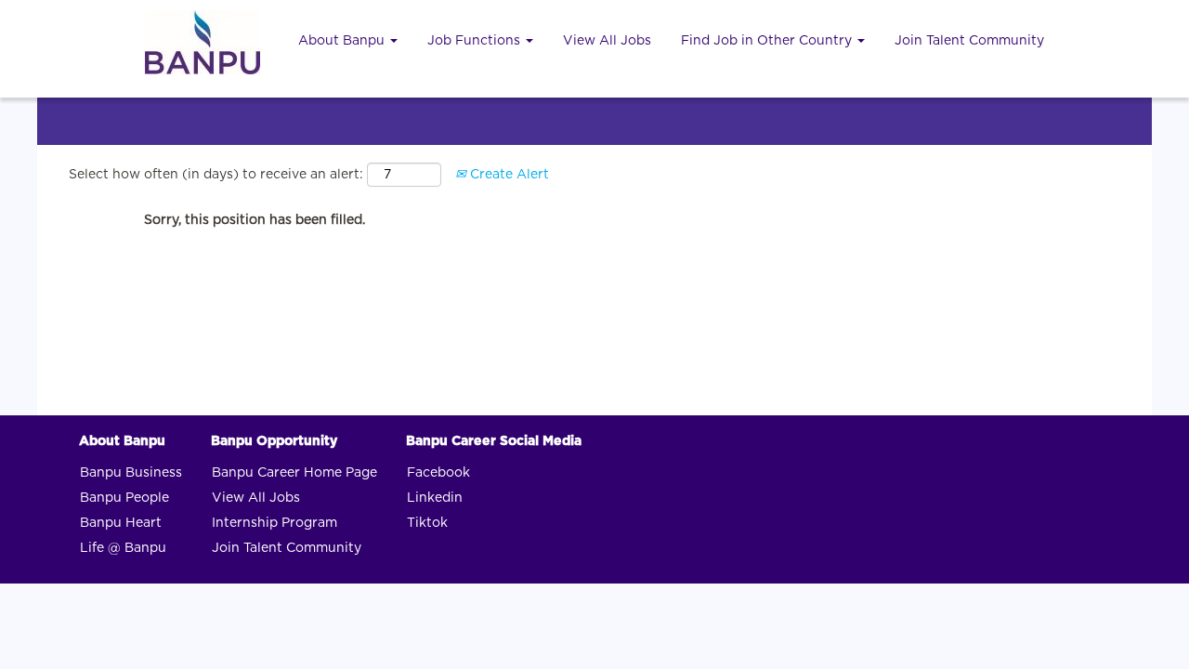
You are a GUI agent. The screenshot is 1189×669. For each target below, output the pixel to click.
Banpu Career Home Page (294, 472)
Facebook (438, 472)
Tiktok (427, 523)
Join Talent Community (969, 40)
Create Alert (507, 174)
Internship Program (274, 523)
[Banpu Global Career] (202, 42)
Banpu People (124, 498)
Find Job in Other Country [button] (768, 40)
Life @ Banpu (123, 548)
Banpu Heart (121, 523)
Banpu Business (131, 472)
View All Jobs (607, 40)
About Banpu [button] (343, 40)
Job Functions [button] (475, 40)
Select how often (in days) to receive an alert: (216, 174)
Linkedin (435, 498)
